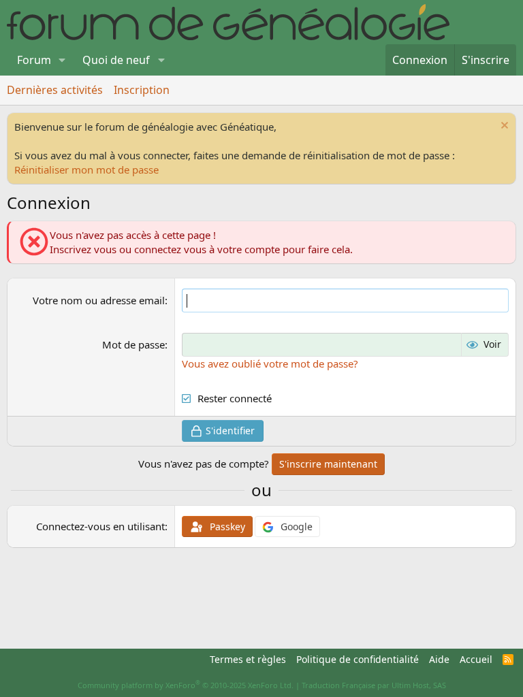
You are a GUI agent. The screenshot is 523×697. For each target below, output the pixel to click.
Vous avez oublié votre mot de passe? (270, 363)
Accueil (476, 659)
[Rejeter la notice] (503, 127)
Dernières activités (55, 89)
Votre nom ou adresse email (99, 300)
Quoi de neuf (116, 59)
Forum (34, 59)
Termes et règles (248, 659)
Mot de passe (133, 344)
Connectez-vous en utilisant (100, 526)
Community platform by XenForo (186, 685)
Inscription (142, 89)
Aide (439, 659)
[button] (62, 60)
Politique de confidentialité (357, 659)
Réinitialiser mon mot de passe (86, 169)
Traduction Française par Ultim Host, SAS (374, 685)
